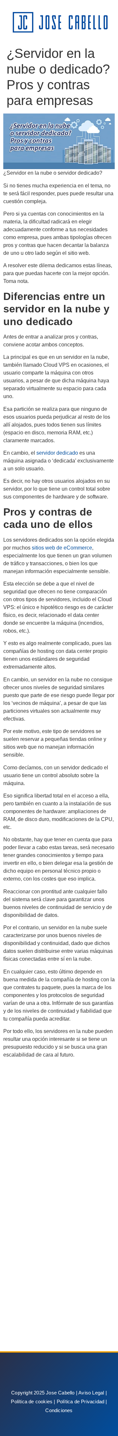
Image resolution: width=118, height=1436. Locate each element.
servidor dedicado (57, 453)
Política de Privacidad (80, 1401)
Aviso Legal (91, 1392)
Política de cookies (31, 1401)
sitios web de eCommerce (62, 548)
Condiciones (58, 1410)
